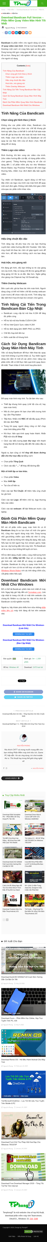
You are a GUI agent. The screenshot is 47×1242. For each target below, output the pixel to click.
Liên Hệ (36, 1236)
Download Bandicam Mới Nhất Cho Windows (21, 105)
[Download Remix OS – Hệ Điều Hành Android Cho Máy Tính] (23, 1043)
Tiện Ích (14, 13)
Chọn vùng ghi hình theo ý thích (18, 74)
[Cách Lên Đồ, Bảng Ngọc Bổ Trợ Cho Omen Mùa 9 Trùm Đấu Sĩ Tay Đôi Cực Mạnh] (12, 877)
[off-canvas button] (4, 3)
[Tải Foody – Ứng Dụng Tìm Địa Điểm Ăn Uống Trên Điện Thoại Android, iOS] (34, 900)
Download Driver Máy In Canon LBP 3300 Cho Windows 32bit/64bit (33, 817)
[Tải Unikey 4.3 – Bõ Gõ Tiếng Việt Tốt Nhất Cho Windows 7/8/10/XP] (34, 829)
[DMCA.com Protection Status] (33, 1231)
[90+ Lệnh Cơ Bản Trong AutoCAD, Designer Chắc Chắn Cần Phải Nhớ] (34, 877)
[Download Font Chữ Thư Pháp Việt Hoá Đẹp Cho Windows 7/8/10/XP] (23, 1125)
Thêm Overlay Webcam (15, 86)
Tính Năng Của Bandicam (13, 71)
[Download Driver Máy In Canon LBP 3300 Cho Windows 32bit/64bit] (34, 806)
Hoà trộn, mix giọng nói (15, 83)
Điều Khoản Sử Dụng (24, 1236)
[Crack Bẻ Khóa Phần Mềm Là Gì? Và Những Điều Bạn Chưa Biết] (34, 853)
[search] (42, 3)
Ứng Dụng (16, 1013)
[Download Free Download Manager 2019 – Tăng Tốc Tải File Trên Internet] (23, 1167)
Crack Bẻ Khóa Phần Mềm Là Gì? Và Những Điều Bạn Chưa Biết (34, 864)
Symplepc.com (34, 592)
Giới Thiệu (12, 1236)
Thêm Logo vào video (14, 77)
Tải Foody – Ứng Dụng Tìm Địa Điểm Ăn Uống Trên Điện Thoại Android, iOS (34, 911)
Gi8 (31, 1219)
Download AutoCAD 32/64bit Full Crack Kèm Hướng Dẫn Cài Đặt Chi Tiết (12, 864)
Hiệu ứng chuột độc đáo (15, 80)
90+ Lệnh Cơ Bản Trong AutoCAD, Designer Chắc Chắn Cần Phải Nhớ (33, 888)
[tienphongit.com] (23, 3)
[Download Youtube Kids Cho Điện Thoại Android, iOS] (12, 900)
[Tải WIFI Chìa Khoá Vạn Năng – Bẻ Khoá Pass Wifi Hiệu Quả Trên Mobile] (12, 829)
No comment (22, 27)
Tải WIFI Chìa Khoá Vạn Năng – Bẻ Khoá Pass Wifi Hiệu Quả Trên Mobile (11, 840)
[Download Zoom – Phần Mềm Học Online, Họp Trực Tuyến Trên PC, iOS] (23, 1001)
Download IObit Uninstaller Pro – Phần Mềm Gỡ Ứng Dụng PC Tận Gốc (11, 817)
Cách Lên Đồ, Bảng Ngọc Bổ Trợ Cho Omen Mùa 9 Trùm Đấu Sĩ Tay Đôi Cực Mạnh (12, 888)
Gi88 (36, 1219)
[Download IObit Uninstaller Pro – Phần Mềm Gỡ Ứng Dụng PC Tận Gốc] (12, 806)
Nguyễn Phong (10, 28)
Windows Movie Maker (11, 570)
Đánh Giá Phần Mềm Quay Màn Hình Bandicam (22, 102)
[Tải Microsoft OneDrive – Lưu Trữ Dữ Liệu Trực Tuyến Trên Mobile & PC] (23, 1084)
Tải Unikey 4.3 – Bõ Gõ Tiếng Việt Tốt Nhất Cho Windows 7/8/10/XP (34, 840)
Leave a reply (11, 778)
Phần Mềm (6, 13)
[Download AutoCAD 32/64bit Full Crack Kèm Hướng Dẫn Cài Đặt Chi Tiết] (12, 853)
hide (28, 66)
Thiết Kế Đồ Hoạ (19, 972)
